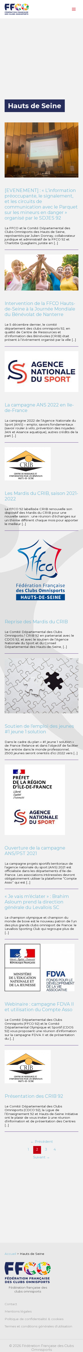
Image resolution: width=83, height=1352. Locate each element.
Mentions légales (18, 1311)
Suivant (41, 1157)
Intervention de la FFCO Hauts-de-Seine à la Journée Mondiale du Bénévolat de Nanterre (40, 309)
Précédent (41, 1142)
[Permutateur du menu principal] (74, 9)
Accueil (10, 1254)
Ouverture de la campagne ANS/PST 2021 (35, 850)
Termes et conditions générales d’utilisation (38, 1326)
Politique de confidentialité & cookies (34, 1319)
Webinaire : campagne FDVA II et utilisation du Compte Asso (39, 1006)
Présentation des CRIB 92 (34, 1096)
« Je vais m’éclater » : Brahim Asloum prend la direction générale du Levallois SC (37, 902)
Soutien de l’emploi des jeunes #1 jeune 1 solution (39, 728)
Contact (11, 1304)
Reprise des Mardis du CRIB (36, 621)
